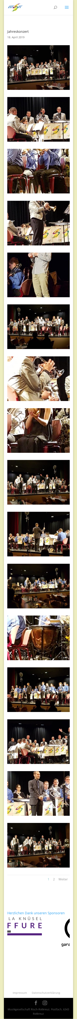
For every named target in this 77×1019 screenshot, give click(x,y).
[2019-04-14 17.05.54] (38, 297)
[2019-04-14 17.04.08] (38, 660)
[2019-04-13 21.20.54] (38, 504)
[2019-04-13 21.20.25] (38, 764)
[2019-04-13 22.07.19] (38, 245)
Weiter (63, 879)
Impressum (20, 993)
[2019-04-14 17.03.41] (38, 556)
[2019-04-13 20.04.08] (38, 193)
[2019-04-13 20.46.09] (38, 453)
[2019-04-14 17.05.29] (38, 712)
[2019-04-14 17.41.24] (38, 349)
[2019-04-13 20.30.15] (38, 608)
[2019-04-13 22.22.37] (38, 867)
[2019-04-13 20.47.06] (38, 401)
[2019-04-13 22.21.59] (38, 141)
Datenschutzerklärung (46, 993)
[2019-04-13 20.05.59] (38, 815)
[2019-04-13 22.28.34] (38, 90)
